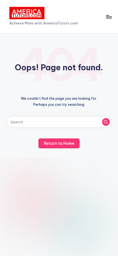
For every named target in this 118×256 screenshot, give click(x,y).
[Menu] (108, 16)
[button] (106, 122)
